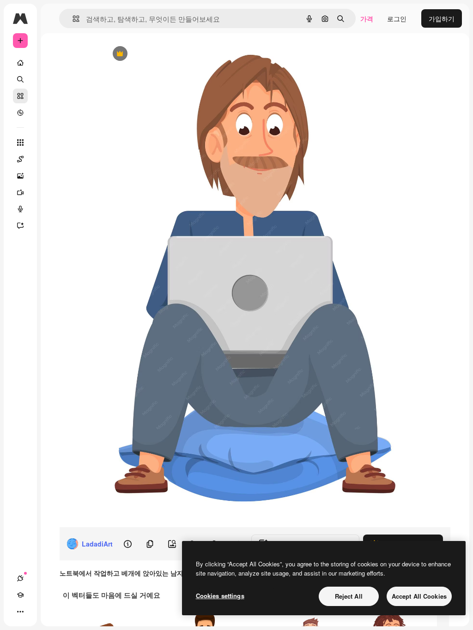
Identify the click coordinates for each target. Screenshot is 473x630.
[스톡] (20, 96)
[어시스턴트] (20, 225)
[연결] (20, 578)
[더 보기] (20, 611)
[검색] (20, 79)
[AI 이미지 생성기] (20, 175)
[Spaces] (20, 159)
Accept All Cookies (419, 596)
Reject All (349, 596)
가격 (366, 18)
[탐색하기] (20, 112)
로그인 (396, 18)
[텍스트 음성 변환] (20, 209)
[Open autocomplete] (72, 18)
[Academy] (20, 595)
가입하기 (442, 18)
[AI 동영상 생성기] (20, 192)
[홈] (20, 62)
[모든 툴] (20, 142)
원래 (157, 54)
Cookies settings (220, 595)
